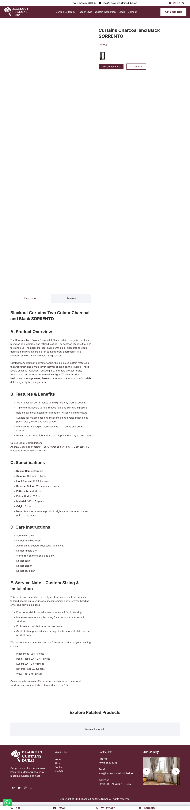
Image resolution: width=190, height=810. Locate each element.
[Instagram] (174, 3)
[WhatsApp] (179, 3)
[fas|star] (7, 803)
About (57, 763)
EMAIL (62, 808)
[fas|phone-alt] (13, 808)
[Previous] (146, 771)
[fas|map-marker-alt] (141, 808)
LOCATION (150, 808)
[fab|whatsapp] (98, 808)
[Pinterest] (183, 3)
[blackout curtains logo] (18, 12)
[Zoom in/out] (1, 802)
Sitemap (59, 770)
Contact (58, 767)
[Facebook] (170, 3)
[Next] (176, 771)
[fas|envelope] (55, 808)
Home (57, 759)
